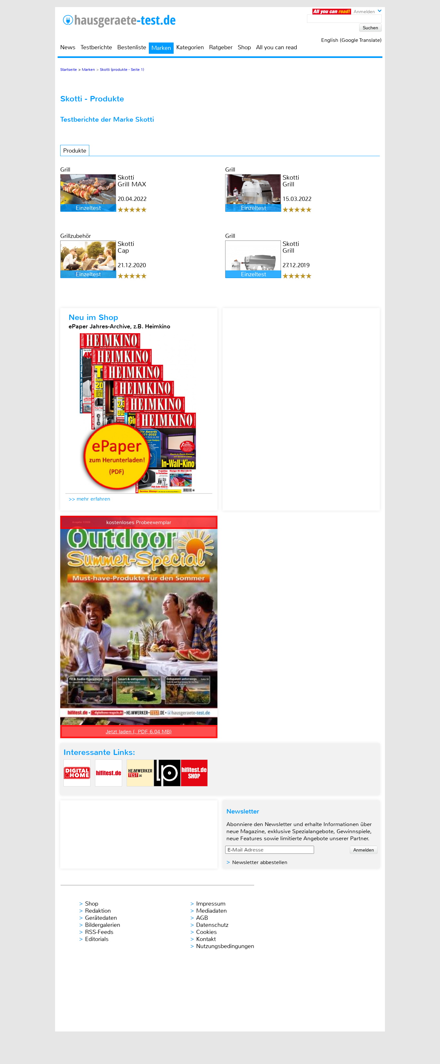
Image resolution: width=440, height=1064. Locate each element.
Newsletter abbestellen (259, 862)
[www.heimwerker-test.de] (140, 791)
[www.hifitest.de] (108, 791)
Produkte (74, 151)
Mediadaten (211, 911)
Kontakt (206, 939)
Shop (244, 47)
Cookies (206, 932)
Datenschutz (212, 925)
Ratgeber (221, 47)
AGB (202, 918)
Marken (161, 48)
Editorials (97, 939)
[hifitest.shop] (194, 791)
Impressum (210, 904)
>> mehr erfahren (89, 498)
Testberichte (96, 47)
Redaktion (98, 911)
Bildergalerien (102, 925)
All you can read (276, 47)
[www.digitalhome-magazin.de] (77, 791)
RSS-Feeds (99, 932)
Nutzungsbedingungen (225, 946)
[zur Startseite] (127, 21)
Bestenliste (131, 47)
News (67, 47)
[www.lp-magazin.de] (167, 791)
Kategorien (190, 47)
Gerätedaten (101, 918)
